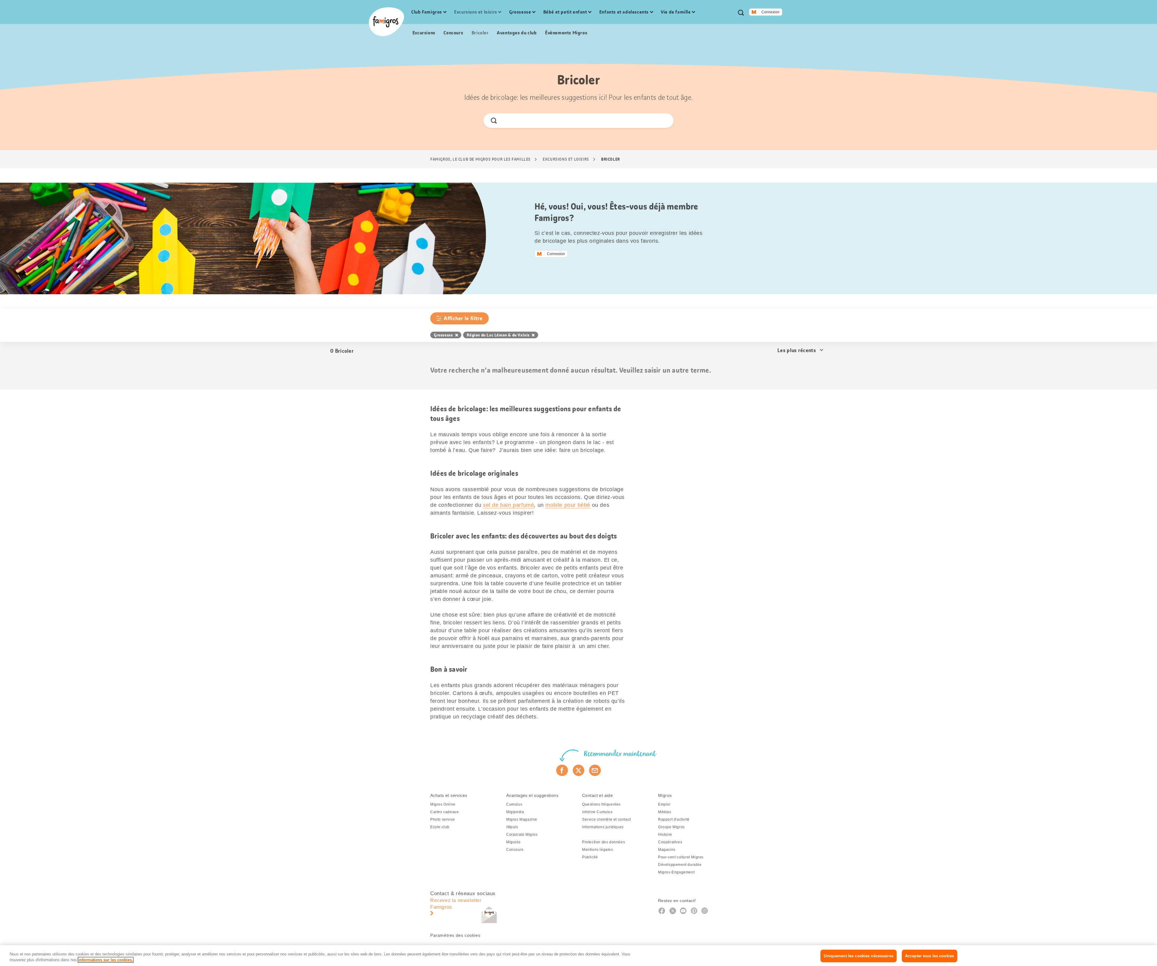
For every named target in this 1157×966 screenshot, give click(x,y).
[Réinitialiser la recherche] (664, 121)
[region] (578, 955)
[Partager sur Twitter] (579, 770)
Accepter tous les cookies (929, 956)
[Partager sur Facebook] (562, 770)
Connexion (770, 12)
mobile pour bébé (567, 505)
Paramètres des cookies (455, 935)
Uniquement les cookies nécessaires (858, 956)
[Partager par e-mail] (595, 770)
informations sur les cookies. (105, 960)
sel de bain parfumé (508, 505)
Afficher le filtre (463, 318)
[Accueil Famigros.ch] (386, 21)
